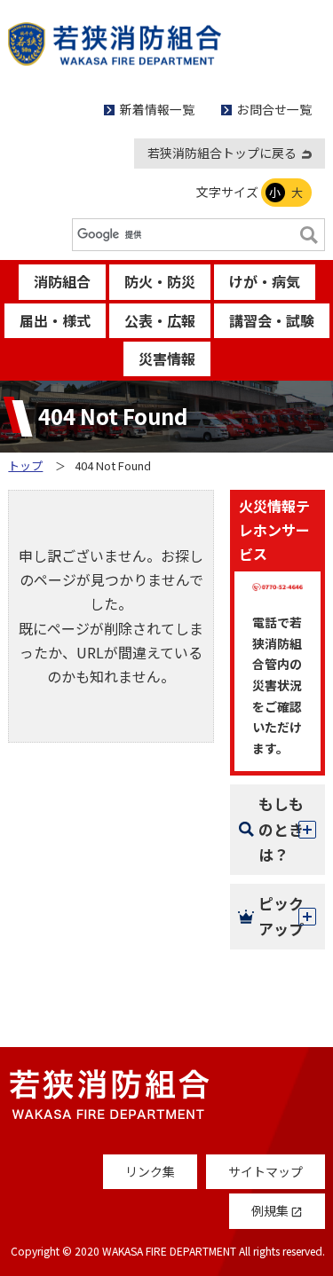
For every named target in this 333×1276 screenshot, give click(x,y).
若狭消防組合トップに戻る (222, 152)
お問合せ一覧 (274, 109)
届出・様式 (55, 320)
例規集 (277, 1210)
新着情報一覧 (157, 109)
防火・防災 (159, 281)
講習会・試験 (271, 320)
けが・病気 (264, 281)
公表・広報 (159, 320)
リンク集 (150, 1171)
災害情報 (167, 358)
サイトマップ (265, 1171)
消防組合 (62, 281)
